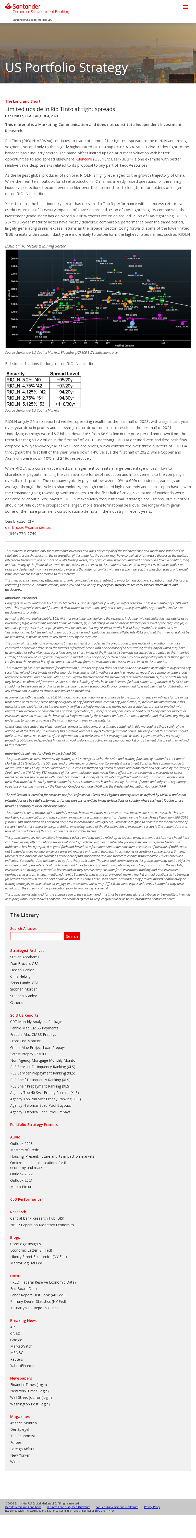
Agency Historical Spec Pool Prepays (40, 1112)
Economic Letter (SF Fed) (31, 1250)
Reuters (16, 1359)
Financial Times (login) (28, 1384)
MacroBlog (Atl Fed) (26, 1263)
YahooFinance (22, 1365)
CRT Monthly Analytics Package (36, 1021)
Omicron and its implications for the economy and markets (39, 1165)
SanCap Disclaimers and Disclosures (117, 1507)
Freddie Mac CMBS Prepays (33, 1034)
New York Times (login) (29, 1391)
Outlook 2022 (21, 1173)
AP (12, 1327)
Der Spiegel (19, 1429)
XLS (71, 1066)
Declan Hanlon (22, 969)
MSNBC (16, 1352)
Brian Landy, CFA (24, 982)
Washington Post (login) (30, 1404)
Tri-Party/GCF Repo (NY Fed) (34, 1307)
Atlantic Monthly (23, 1423)
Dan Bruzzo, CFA (18, 116)
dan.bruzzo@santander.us (28, 527)
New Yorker (20, 1455)
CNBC (15, 1333)
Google (16, 1339)
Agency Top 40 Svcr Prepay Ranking (39, 1092)
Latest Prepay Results (28, 1053)
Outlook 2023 (21, 1143)
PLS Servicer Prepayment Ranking (38, 1073)
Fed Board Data (23, 1288)
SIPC (97, 1510)
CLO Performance (25, 1199)
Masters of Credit (24, 1149)
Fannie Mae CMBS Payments (34, 1028)
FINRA (110, 1510)
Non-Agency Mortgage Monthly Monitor (43, 1060)
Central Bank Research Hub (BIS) (37, 1218)
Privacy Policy (152, 1507)
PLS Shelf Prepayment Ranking (35, 1086)
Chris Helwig (20, 976)
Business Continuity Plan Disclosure (68, 1507)
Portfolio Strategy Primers (34, 1124)
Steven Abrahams (24, 956)
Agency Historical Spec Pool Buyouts (40, 1105)
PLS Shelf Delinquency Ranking (35, 1079)
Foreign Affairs (22, 1448)
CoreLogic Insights (25, 1243)
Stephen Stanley (23, 995)
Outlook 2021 (21, 1180)
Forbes (16, 1442)
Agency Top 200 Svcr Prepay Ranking (40, 1098)
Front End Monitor (25, 1040)
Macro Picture (21, 1186)
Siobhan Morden (24, 989)
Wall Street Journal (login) (31, 1397)
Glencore (84, 159)
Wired (15, 1461)
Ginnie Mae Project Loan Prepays (38, 1047)
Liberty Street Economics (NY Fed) (38, 1256)
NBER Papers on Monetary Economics (42, 1224)
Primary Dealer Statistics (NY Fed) (38, 1301)
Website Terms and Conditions (23, 1507)
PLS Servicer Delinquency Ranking (38, 1066)
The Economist (22, 1435)
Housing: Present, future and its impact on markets (52, 1156)
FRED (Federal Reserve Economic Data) (43, 1282)
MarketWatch (21, 1346)
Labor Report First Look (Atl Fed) (37, 1295)
